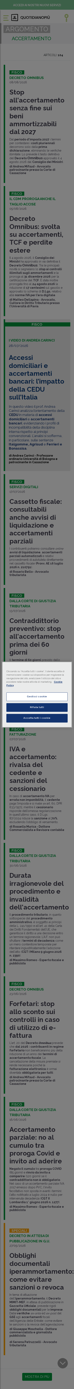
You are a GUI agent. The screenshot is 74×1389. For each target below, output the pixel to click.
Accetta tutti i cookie (37, 717)
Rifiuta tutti (37, 707)
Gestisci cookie (37, 696)
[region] (37, 694)
